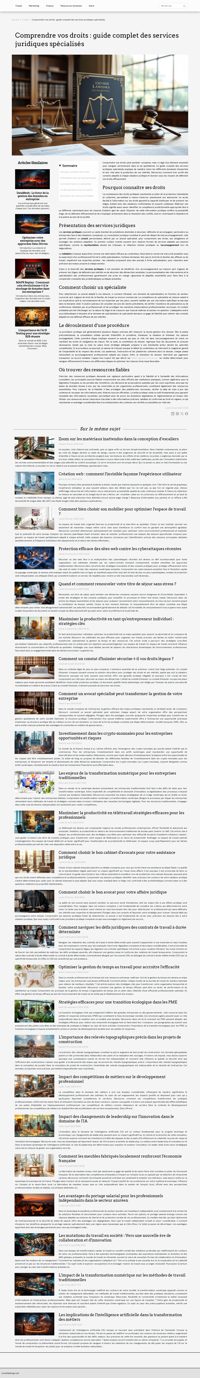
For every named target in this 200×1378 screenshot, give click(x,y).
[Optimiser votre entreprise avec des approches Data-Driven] (32, 224)
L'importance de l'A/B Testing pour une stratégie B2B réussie (33, 333)
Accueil (15, 19)
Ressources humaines (71, 5)
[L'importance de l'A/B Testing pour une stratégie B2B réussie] (32, 317)
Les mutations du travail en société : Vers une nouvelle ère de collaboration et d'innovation (115, 1237)
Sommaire (69, 165)
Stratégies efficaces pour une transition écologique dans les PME (118, 1002)
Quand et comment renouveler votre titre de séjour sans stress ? (117, 584)
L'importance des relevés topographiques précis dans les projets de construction (120, 1039)
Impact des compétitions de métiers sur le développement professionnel (112, 1079)
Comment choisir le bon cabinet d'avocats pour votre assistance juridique (117, 854)
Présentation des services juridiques (78, 177)
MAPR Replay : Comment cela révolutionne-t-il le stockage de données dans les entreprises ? (32, 287)
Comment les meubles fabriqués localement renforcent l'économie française (120, 1158)
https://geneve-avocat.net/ (145, 358)
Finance (50, 5)
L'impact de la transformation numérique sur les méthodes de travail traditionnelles (122, 1277)
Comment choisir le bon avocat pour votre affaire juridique (113, 892)
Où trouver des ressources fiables (77, 195)
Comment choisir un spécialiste (75, 183)
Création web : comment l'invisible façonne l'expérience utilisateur (120, 474)
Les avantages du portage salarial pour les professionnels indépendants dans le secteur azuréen (111, 1198)
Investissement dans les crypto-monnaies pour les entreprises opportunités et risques (115, 735)
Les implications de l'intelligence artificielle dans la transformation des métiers (120, 1317)
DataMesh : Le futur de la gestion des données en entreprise (33, 196)
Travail (18, 5)
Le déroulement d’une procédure (76, 189)
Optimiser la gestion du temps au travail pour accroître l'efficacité (119, 967)
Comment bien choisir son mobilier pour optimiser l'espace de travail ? (122, 511)
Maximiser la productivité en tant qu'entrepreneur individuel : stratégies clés (116, 621)
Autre (91, 5)
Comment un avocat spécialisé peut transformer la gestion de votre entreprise (120, 696)
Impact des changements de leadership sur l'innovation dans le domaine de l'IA (116, 1118)
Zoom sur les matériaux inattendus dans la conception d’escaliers (119, 439)
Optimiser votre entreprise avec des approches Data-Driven (33, 240)
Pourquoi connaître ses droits (74, 171)
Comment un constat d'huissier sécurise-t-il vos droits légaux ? (116, 658)
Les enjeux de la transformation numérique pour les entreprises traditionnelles (117, 775)
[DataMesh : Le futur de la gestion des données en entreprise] (32, 179)
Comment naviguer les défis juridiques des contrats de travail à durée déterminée (122, 929)
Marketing (34, 5)
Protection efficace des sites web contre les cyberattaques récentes (120, 548)
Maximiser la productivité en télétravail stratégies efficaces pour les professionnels (121, 815)
